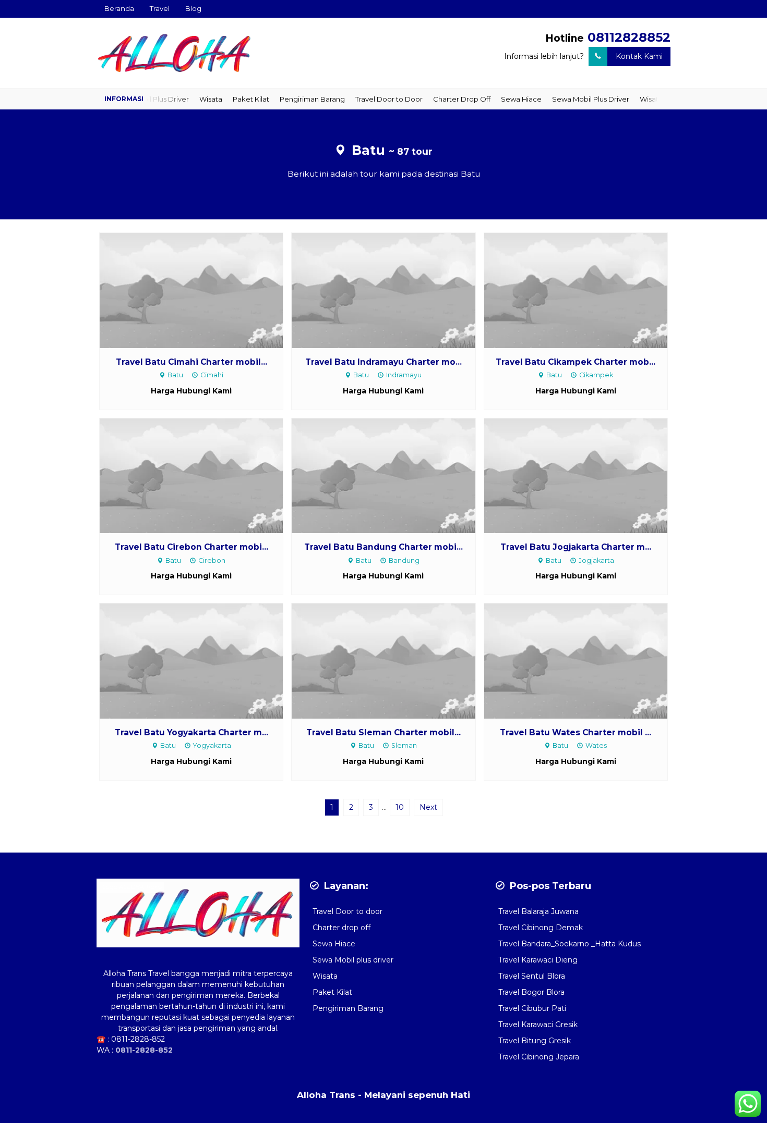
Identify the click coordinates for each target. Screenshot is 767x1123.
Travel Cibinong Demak (540, 927)
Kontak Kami (639, 56)
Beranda (119, 8)
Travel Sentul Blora (531, 976)
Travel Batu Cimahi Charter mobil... (191, 362)
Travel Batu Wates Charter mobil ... (575, 732)
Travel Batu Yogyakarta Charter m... (191, 732)
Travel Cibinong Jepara (538, 1057)
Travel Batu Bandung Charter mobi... (383, 547)
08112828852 (629, 37)
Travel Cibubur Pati (532, 1008)
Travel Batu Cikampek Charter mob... (575, 362)
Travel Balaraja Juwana (538, 911)
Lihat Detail (201, 289)
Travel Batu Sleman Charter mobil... (383, 732)
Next (428, 807)
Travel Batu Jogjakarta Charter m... (575, 547)
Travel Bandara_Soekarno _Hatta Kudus (569, 943)
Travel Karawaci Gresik (538, 1024)
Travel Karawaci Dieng (538, 960)
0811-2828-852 (138, 1039)
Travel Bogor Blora (531, 992)
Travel (160, 8)
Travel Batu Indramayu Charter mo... (383, 362)
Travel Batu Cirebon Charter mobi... (191, 547)
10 (400, 807)
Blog (193, 8)
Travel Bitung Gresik (534, 1040)
